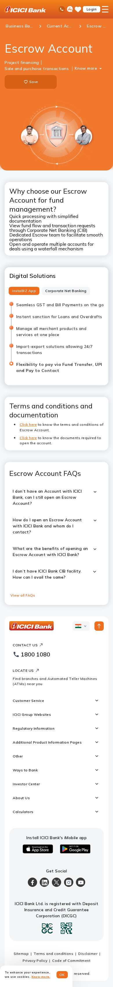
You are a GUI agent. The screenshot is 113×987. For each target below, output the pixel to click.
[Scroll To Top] (99, 626)
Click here (28, 438)
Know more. (41, 977)
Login (92, 9)
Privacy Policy (35, 960)
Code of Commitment (71, 960)
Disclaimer (87, 953)
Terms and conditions (53, 953)
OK (62, 975)
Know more (86, 68)
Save (33, 82)
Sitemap (21, 953)
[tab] (24, 291)
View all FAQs (22, 595)
